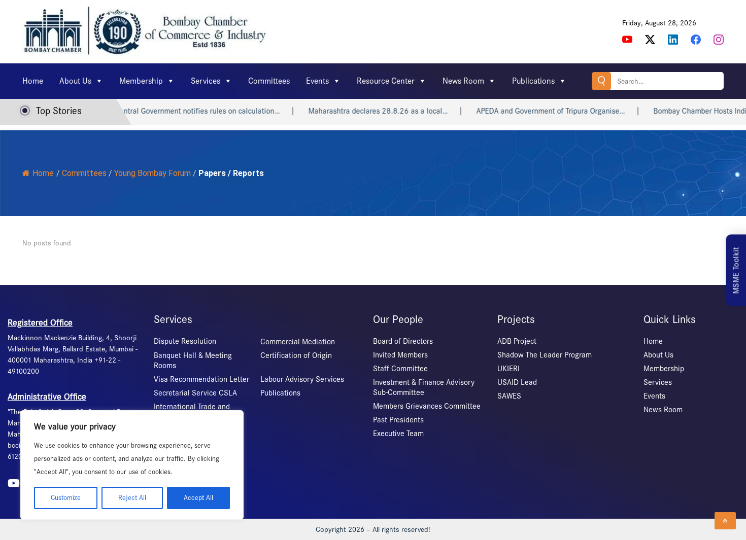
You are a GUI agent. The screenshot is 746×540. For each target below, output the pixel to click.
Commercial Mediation (297, 341)
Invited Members (400, 354)
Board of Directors (403, 341)
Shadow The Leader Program (544, 354)
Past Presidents (398, 419)
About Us (75, 81)
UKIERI (508, 368)
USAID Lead (517, 382)
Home (32, 81)
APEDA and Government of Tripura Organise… (541, 111)
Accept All (198, 497)
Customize (66, 497)
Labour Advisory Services (302, 379)
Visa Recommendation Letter (201, 379)
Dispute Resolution (185, 341)
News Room (463, 81)
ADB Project (516, 341)
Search (601, 81)
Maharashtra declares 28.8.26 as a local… (369, 111)
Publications (533, 81)
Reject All (132, 497)
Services (205, 81)
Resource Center (386, 81)
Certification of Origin (296, 355)
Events (317, 81)
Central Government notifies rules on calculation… (188, 111)
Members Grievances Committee (427, 406)
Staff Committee (400, 368)
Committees (269, 81)
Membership (141, 81)
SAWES (509, 396)
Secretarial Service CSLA (195, 393)
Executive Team (398, 433)
